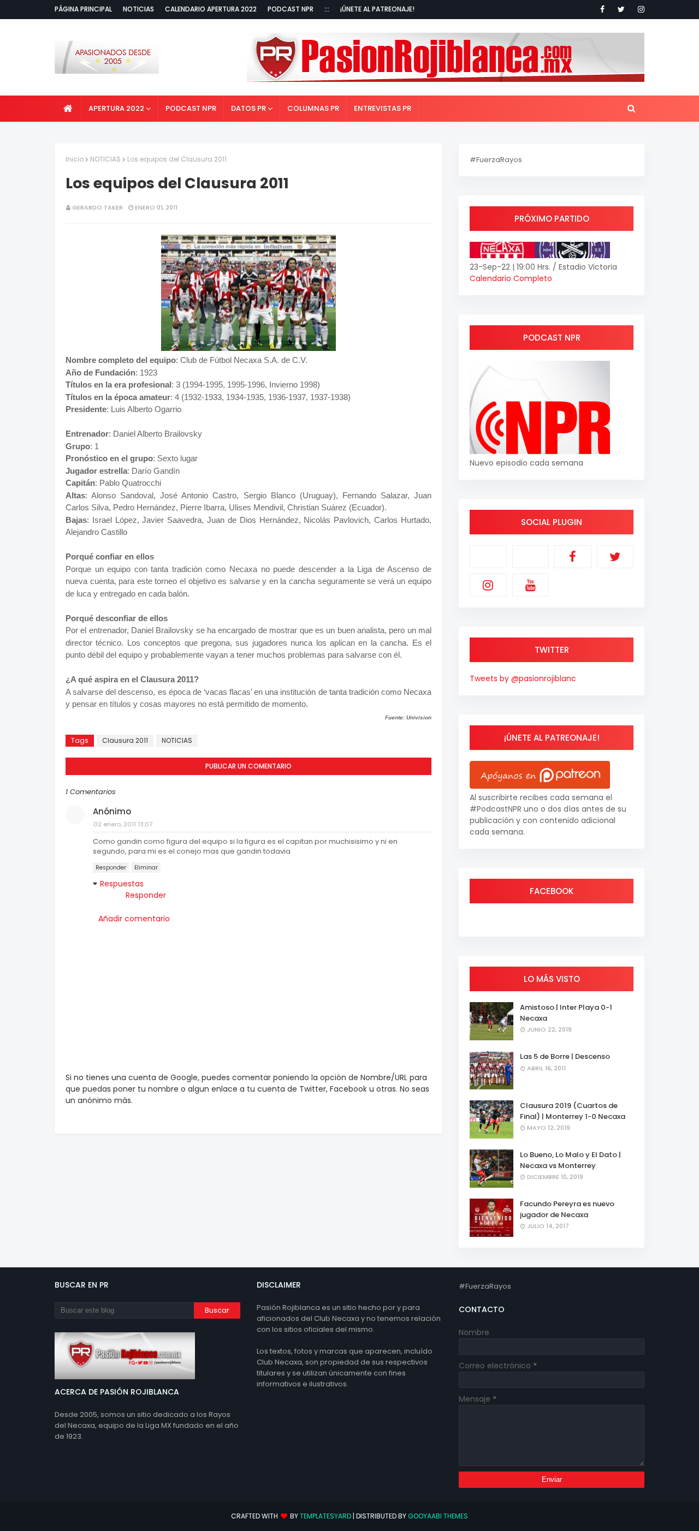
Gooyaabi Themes (438, 1516)
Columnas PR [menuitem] (313, 108)
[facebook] (602, 9)
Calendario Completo (511, 278)
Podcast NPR (290, 9)
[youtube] (530, 585)
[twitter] (621, 9)
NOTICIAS (105, 159)
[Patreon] (488, 556)
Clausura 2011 (125, 740)
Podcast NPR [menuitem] (190, 108)
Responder (111, 867)
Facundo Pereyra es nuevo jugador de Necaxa (567, 1209)
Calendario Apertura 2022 (211, 9)
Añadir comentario (134, 918)
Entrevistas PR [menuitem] (382, 108)
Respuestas (122, 883)
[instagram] (639, 9)
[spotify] (530, 556)
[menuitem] (68, 109)
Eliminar (146, 867)
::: (326, 9)
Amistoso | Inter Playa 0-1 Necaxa (566, 1012)
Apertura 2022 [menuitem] (116, 108)
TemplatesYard (325, 1516)
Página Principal (83, 9)
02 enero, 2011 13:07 (122, 824)
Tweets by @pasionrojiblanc (523, 678)
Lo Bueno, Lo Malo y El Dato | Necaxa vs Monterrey (570, 1160)
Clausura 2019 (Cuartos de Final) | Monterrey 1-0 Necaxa (572, 1111)
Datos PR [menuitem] (248, 108)
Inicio (75, 159)
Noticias (138, 9)
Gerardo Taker (97, 207)
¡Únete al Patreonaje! (377, 9)
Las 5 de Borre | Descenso (565, 1056)
